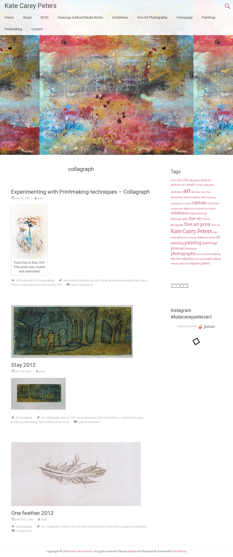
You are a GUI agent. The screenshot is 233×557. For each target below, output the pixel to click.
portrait (199, 254)
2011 (185, 180)
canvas (198, 203)
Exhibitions (120, 17)
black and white (203, 192)
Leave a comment (81, 284)
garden (128, 280)
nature (212, 237)
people (15, 422)
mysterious (128, 417)
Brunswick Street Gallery (185, 197)
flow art (215, 225)
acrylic (190, 184)
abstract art (178, 184)
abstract (205, 180)
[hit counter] (180, 287)
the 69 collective (182, 259)
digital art (188, 208)
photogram (191, 248)
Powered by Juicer (186, 326)
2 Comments (23, 531)
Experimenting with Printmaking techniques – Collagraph (80, 192)
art (96, 280)
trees (66, 422)
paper (140, 417)
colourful (213, 203)
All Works (22, 280)
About (27, 17)
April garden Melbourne (78, 280)
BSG (204, 197)
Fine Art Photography (152, 17)
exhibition (179, 213)
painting (193, 242)
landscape (192, 238)
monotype (27, 284)
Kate (40, 198)
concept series (177, 209)
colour (118, 280)
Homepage (185, 17)
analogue (177, 192)
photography (183, 253)
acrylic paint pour (205, 184)
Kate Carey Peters (31, 6)
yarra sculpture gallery (194, 263)
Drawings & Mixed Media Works (80, 17)
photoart (178, 248)
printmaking (29, 422)
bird (193, 192)
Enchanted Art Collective (205, 209)
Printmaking (13, 29)
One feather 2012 (32, 513)
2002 (173, 180)
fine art (65, 417)
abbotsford (194, 180)
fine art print (79, 417)
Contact (37, 29)
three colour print (50, 422)
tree (197, 259)
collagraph (106, 280)
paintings (210, 243)
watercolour (213, 259)
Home (9, 17)
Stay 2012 (23, 365)
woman (174, 263)
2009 (179, 180)
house (92, 417)
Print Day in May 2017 (48, 284)
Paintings (209, 17)
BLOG (45, 17)
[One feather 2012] (76, 505)
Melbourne (203, 237)
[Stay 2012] (72, 357)
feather (65, 526)
